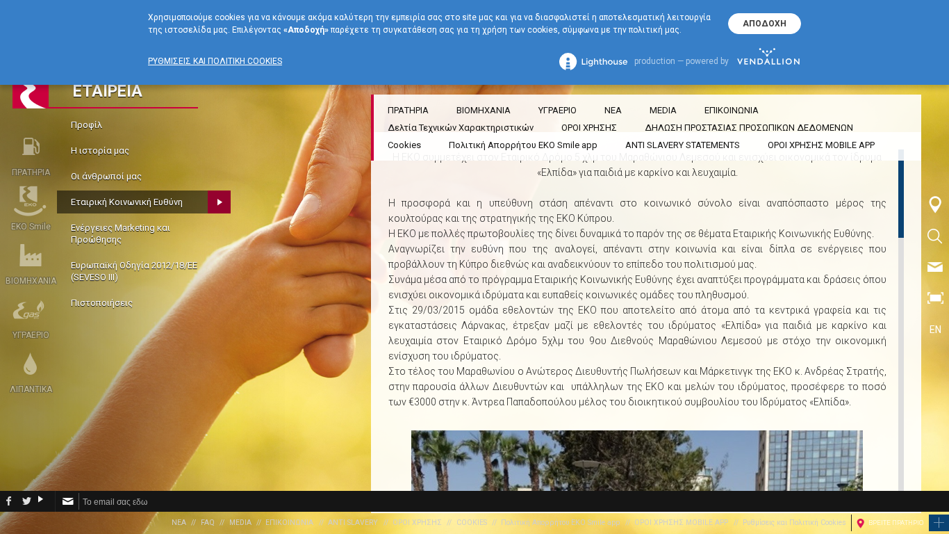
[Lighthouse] (593, 61)
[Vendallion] (768, 61)
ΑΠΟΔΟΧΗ (764, 24)
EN (935, 329)
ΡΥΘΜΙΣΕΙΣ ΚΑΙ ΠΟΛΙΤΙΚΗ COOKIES (215, 61)
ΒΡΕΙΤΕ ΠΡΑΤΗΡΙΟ (895, 522)
